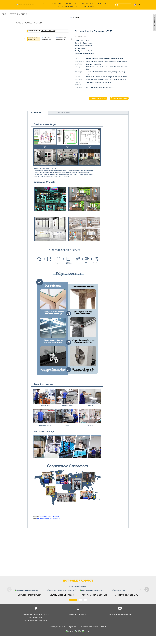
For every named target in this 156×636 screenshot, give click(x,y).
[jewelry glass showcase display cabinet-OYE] (61, 590)
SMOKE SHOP (71, 3)
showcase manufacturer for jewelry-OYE (48, 518)
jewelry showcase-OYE (126, 595)
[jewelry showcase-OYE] (126, 590)
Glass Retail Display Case (67, 6)
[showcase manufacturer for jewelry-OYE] (29, 590)
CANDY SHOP (102, 3)
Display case (89, 6)
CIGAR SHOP (56, 3)
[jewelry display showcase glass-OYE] (94, 590)
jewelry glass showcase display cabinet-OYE (62, 595)
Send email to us (99, 98)
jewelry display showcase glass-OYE (94, 595)
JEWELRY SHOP (86, 3)
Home (45, 3)
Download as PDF (120, 98)
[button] (71, 38)
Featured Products (86, 627)
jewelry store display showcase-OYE (50, 516)
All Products (102, 627)
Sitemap (95, 627)
